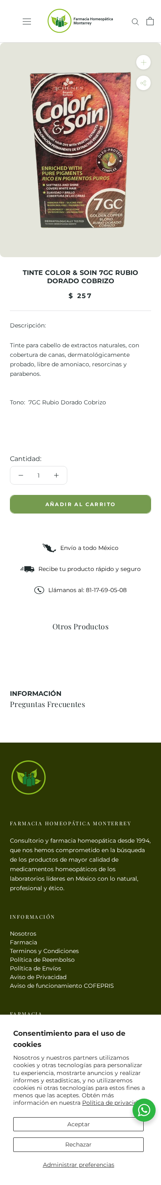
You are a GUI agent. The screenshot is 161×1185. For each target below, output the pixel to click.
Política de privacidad (113, 1102)
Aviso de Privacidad (38, 977)
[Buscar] (135, 21)
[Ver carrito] (150, 21)
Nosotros (23, 933)
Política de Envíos (35, 968)
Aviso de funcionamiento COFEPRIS (62, 985)
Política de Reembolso (42, 959)
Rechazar (78, 1144)
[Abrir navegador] (27, 21)
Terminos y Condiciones (44, 951)
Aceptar (78, 1124)
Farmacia (23, 942)
